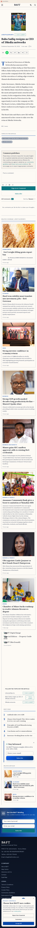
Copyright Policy (6, 898)
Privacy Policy (5, 887)
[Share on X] (11, 52)
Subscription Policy (7, 895)
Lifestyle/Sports (7, 35)
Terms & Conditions (7, 884)
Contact (3, 874)
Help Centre (4, 869)
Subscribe (18, 194)
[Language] (30, 5)
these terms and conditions (20, 164)
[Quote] (9, 184)
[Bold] (3, 184)
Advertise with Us (6, 872)
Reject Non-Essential (18, 915)
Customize (18, 919)
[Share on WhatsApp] (7, 52)
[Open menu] (3, 5)
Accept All (18, 923)
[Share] (22, 52)
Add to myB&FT (21, 34)
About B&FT (5, 866)
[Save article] (26, 52)
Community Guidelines (8, 892)
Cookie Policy (5, 890)
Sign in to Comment (18, 188)
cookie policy (17, 911)
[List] (12, 184)
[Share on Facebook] (15, 52)
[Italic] (6, 184)
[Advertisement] (18, 665)
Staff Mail (4, 877)
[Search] (34, 5)
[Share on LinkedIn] (18, 52)
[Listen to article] (3, 52)
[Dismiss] (33, 742)
